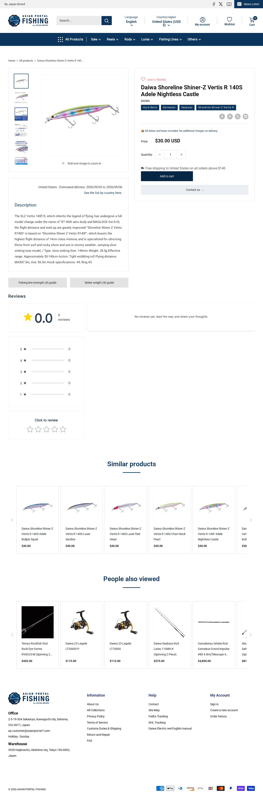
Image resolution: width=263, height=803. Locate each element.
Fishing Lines (168, 39)
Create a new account (224, 710)
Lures (145, 39)
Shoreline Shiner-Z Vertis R (216, 107)
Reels (111, 39)
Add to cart (167, 176)
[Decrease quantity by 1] (159, 154)
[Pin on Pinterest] (230, 116)
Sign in (214, 704)
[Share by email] (245, 116)
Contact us (193, 189)
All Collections (96, 710)
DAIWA (145, 100)
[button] (153, 80)
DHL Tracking (157, 722)
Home (11, 60)
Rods (128, 39)
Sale (94, 39)
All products (26, 60)
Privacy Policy (96, 716)
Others (192, 39)
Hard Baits (150, 107)
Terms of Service (97, 722)
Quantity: (147, 154)
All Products (74, 39)
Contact (154, 704)
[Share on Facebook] (222, 116)
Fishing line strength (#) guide (37, 282)
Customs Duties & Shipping (104, 728)
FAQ (89, 740)
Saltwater (169, 107)
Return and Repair (98, 734)
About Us (93, 704)
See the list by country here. (103, 193)
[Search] (107, 20)
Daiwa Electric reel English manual (170, 728)
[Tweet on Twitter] (238, 116)
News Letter (251, 4)
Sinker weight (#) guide (99, 282)
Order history (218, 716)
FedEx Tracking (158, 716)
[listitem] (37, 520)
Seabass (187, 107)
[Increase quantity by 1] (181, 154)
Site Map (154, 710)
